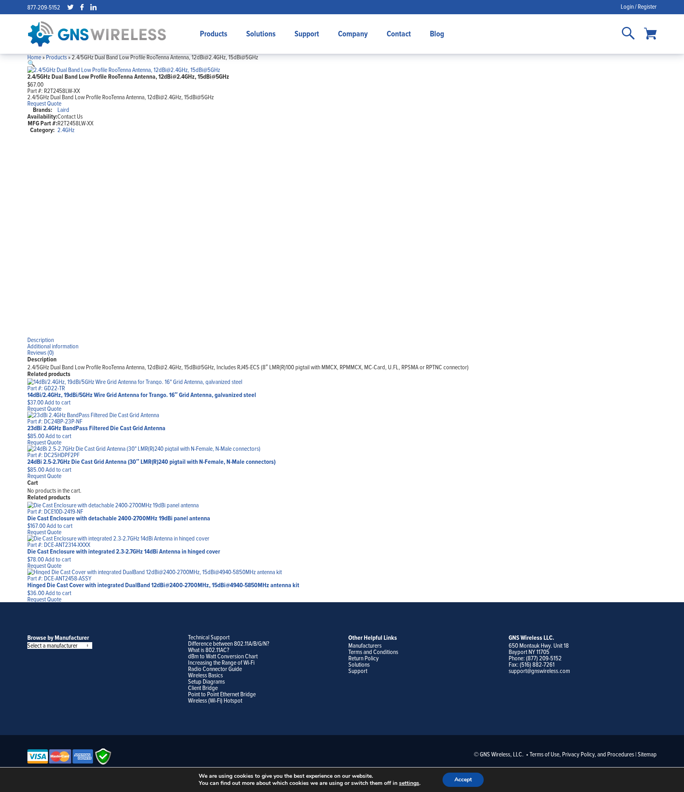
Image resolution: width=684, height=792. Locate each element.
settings (409, 783)
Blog (437, 34)
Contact (399, 34)
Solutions (261, 34)
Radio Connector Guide (215, 668)
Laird (63, 109)
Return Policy (363, 658)
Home (34, 57)
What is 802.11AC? (208, 649)
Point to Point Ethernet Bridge (222, 694)
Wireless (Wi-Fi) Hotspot (215, 700)
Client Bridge (203, 687)
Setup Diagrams (206, 681)
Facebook (82, 7)
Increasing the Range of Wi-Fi (221, 662)
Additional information (52, 346)
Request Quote (44, 103)
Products (213, 34)
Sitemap (647, 754)
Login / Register (639, 6)
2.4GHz (65, 129)
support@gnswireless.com (539, 670)
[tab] (342, 339)
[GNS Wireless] (97, 34)
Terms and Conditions (373, 651)
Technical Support (209, 637)
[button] (31, 63)
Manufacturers (365, 645)
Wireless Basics (205, 675)
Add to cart (57, 402)
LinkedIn (93, 7)
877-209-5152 (43, 7)
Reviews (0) (40, 352)
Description (40, 339)
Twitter (70, 7)
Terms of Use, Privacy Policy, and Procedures (582, 754)
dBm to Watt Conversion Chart (223, 656)
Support (306, 34)
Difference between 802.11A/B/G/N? (228, 643)
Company (353, 34)
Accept (463, 779)
